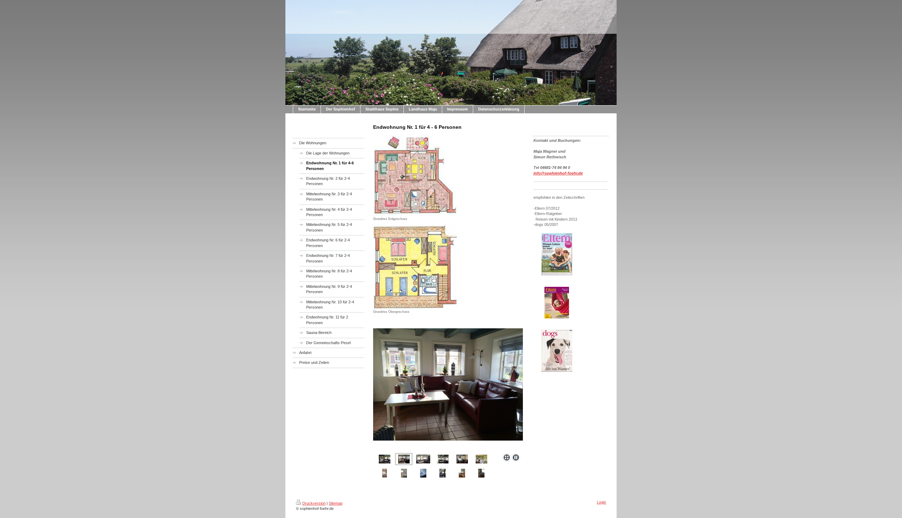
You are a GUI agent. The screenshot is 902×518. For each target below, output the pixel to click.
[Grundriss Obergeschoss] (415, 267)
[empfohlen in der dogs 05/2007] (557, 351)
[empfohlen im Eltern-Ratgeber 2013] (557, 302)
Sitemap (335, 503)
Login (601, 502)
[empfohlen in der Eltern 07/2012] (557, 254)
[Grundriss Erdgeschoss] (415, 175)
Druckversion (314, 503)
